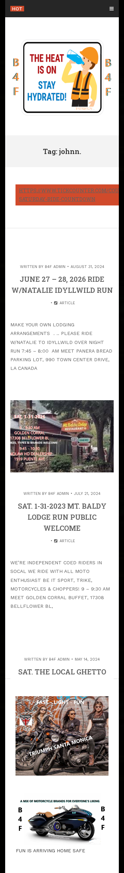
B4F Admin (55, 267)
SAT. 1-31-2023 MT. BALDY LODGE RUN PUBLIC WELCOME (62, 517)
